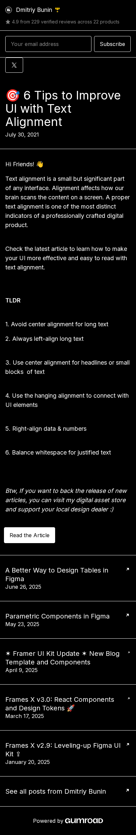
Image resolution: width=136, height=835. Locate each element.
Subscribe (112, 44)
